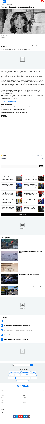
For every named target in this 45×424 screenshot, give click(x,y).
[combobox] (22, 365)
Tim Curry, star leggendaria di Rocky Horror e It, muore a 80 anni (13, 109)
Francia (23, 375)
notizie (3, 116)
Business (2, 395)
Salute (24, 397)
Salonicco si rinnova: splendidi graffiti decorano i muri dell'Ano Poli (14, 112)
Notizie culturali (9, 4)
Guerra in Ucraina (25, 372)
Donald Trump (19, 377)
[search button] (31, 365)
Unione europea (32, 375)
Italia (34, 372)
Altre (2, 412)
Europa (2, 392)
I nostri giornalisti (4, 404)
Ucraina (27, 377)
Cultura (4, 4)
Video (2, 402)
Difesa (17, 375)
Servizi (2, 409)
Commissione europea (22, 380)
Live (42, 1)
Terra (24, 395)
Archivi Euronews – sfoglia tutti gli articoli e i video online (32, 405)
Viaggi (2, 400)
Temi (2, 390)
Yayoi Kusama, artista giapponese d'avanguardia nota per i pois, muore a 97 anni (16, 106)
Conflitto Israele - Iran (14, 372)
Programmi (25, 402)
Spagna (11, 375)
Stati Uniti (11, 377)
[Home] (1, 4)
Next (2, 397)
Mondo (24, 392)
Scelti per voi (5, 238)
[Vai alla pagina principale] (4, 1)
